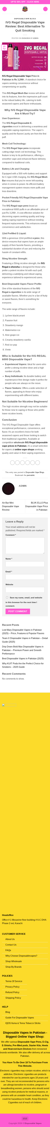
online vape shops (24, 449)
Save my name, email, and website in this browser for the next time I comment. (24, 601)
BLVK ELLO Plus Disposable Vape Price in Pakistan (36, 506)
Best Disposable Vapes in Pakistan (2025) (23, 658)
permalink (31, 475)
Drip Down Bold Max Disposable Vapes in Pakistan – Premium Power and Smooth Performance (22, 650)
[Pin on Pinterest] (32, 462)
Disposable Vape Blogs (25, 19)
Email (9, 571)
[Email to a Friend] (27, 462)
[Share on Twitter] (22, 462)
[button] (4, 9)
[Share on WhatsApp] (12, 462)
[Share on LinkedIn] (37, 462)
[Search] (45, 9)
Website (9, 584)
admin (35, 38)
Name (9, 559)
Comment (11, 535)
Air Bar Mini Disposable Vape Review (10, 506)
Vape (28, 76)
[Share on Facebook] (17, 462)
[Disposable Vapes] (25, 9)
